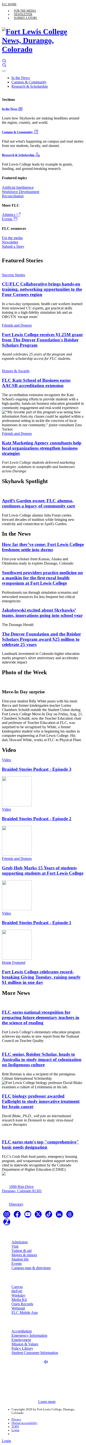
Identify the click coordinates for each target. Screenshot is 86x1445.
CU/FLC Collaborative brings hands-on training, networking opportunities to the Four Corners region (42, 289)
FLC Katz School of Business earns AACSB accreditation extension (36, 383)
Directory (16, 1204)
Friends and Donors (17, 325)
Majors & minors (24, 1255)
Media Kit (19, 1300)
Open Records (22, 1304)
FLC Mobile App (24, 1312)
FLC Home (9, 4)
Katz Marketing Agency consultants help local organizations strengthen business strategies (41, 448)
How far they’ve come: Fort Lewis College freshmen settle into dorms (43, 547)
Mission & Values (24, 1344)
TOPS (15, 1426)
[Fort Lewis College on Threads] (70, 1216)
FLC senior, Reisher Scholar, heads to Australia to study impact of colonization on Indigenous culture (41, 1059)
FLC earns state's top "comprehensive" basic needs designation (40, 1144)
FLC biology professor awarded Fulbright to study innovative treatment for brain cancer (41, 1101)
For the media (25, 10)
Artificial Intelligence (18, 187)
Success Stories (13, 275)
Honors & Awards (15, 371)
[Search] (4, 61)
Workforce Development (20, 192)
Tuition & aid (21, 1251)
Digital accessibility (24, 1423)
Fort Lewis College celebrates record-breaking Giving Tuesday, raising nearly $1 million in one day (41, 977)
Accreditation (21, 1331)
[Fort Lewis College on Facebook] (17, 1216)
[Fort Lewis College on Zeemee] (6, 1223)
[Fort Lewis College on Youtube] (28, 1216)
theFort (16, 1291)
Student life (20, 1259)
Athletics (9, 215)
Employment (21, 1340)
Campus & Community (29, 82)
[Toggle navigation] (4, 71)
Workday (18, 1295)
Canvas (17, 1287)
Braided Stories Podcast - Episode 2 (36, 818)
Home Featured (13, 962)
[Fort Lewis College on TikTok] (49, 1216)
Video (6, 760)
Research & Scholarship (29, 86)
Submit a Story (25, 18)
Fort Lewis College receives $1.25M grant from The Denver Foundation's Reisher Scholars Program (42, 340)
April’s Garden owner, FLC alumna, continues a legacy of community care (38, 503)
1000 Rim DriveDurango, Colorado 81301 (22, 1189)
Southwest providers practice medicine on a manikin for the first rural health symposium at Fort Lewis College (42, 578)
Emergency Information (29, 1335)
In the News (20, 78)
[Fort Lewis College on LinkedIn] (59, 1216)
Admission (19, 1242)
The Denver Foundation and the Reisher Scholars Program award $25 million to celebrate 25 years (41, 639)
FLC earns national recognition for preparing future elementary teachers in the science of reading (40, 1017)
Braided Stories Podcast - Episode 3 (36, 769)
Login (15, 1430)
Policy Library (22, 1348)
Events (7, 219)
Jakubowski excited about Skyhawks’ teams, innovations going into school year (42, 613)
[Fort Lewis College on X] (38, 1216)
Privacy (16, 1419)
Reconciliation (13, 196)
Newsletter (23, 14)
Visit (14, 1246)
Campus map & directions (31, 1268)
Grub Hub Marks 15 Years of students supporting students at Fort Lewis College (42, 870)
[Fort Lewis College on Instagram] (7, 1216)
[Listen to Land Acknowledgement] (47, 1362)
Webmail (18, 1308)
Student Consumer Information (34, 1353)
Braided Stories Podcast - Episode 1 (36, 922)
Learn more (47, 1402)
